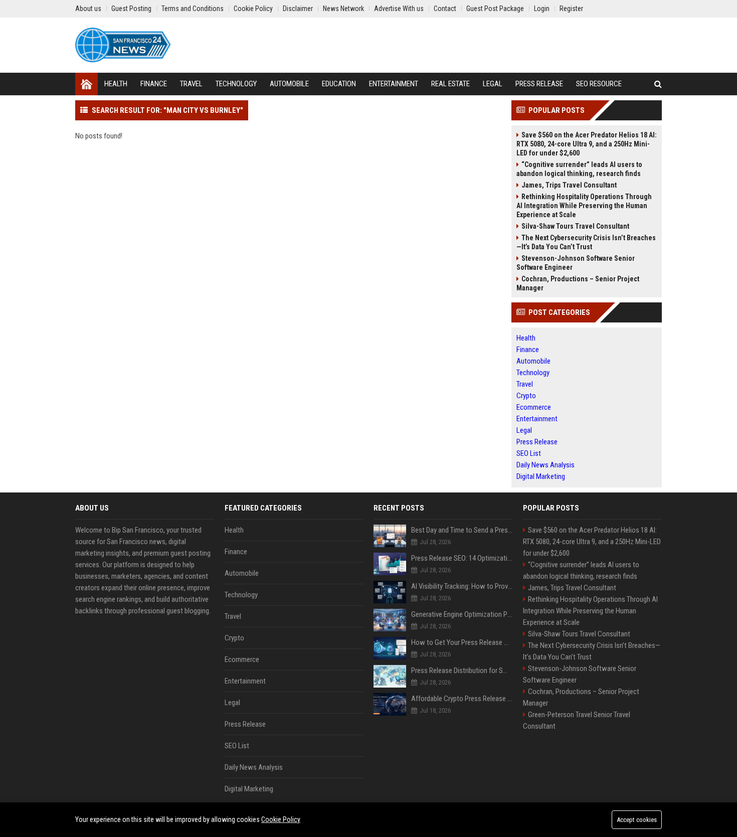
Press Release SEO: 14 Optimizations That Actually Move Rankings (462, 558)
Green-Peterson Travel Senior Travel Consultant (576, 720)
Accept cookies (637, 819)
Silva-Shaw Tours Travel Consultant (575, 226)
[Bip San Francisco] (123, 45)
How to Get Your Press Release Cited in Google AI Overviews (462, 642)
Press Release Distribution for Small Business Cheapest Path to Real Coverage (462, 670)
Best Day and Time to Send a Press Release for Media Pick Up (462, 530)
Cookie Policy (280, 819)
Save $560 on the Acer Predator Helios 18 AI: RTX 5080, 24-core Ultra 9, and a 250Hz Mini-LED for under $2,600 (586, 144)
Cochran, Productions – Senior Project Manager (577, 283)
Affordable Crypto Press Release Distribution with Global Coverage (462, 698)
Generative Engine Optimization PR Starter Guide (462, 614)
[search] (658, 84)
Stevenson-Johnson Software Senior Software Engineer (575, 262)
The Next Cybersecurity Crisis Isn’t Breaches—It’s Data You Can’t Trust (586, 242)
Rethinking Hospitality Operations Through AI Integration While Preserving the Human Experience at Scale (584, 206)
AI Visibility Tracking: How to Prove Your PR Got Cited (462, 586)
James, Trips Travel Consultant (569, 185)
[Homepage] (86, 84)
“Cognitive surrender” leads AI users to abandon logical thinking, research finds (579, 169)
